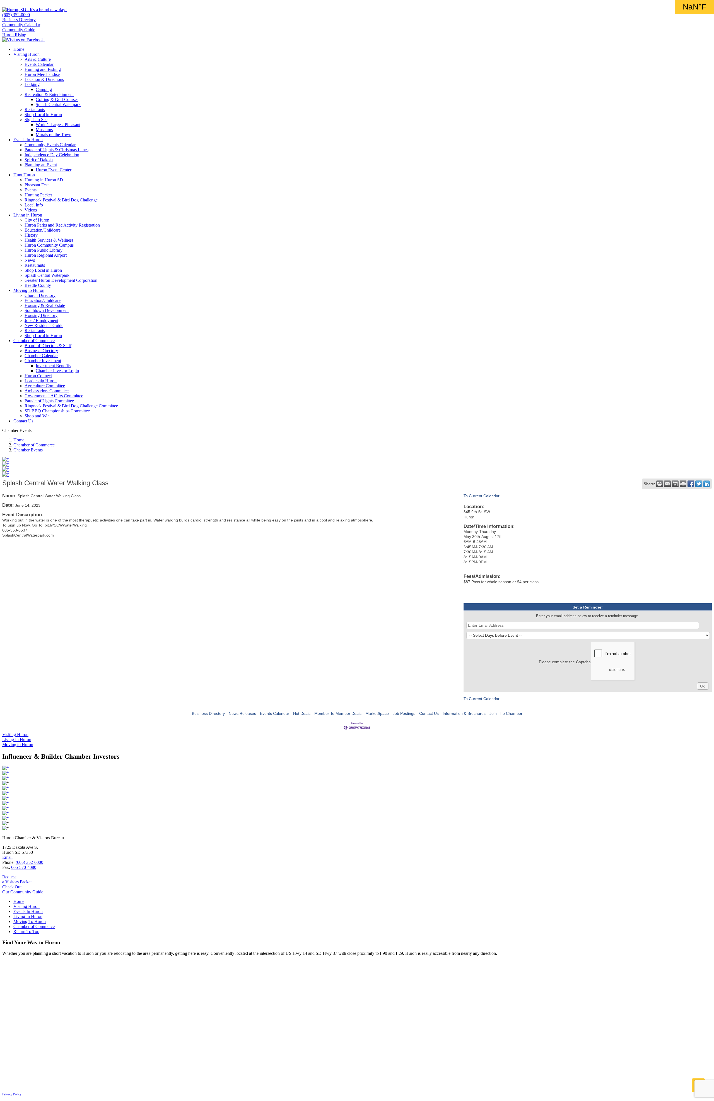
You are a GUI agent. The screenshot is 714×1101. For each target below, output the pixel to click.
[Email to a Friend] (667, 483)
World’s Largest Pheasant (58, 124)
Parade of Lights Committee (49, 400)
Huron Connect (38, 375)
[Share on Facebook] (691, 483)
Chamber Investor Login (57, 370)
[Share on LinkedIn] (706, 483)
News (30, 260)
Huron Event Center (53, 169)
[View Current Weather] (683, 483)
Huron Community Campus (49, 245)
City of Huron (37, 220)
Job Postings (404, 713)
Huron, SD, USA (694, 7)
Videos (31, 210)
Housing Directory (41, 315)
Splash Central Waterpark (58, 104)
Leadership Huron (41, 380)
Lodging (32, 84)
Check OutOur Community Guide (22, 889)
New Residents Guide (44, 325)
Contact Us (23, 421)
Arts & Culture (38, 59)
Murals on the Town (53, 134)
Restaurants (35, 109)
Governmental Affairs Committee (54, 395)
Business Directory (19, 19)
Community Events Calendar (50, 144)
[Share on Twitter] (698, 483)
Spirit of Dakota (39, 159)
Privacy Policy (11, 1094)
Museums (44, 129)
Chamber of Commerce (34, 340)
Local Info (34, 205)
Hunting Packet (38, 195)
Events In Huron (28, 139)
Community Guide (18, 29)
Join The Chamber (505, 713)
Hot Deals (301, 713)
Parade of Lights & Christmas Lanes (56, 149)
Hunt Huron (24, 174)
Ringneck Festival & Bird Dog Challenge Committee (71, 405)
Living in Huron (27, 215)
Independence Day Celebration (52, 154)
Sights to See (36, 119)
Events (31, 189)
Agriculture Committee (45, 385)
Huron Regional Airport (46, 255)
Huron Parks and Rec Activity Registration (62, 225)
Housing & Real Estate (45, 305)
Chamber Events (28, 450)
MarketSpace (377, 713)
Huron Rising (14, 34)
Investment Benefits (53, 365)
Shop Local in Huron (43, 114)
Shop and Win (37, 416)
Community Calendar (21, 24)
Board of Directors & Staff (48, 345)
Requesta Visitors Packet (17, 879)
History (31, 235)
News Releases (242, 713)
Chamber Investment (43, 360)
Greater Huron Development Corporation (61, 280)
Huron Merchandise (42, 74)
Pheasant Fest (37, 184)
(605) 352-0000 (16, 14)
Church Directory (40, 295)
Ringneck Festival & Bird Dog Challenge (61, 200)
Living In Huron (27, 916)
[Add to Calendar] (675, 483)
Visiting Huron (26, 54)
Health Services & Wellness (49, 240)
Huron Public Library (43, 250)
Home (18, 49)
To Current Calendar (482, 496)
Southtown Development (47, 310)
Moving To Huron (29, 921)
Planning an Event (41, 164)
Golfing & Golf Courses (57, 99)
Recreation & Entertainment (49, 94)
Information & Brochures (464, 713)
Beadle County (38, 285)
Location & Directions (44, 79)
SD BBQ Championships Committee (57, 410)
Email (7, 857)
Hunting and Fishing (43, 69)
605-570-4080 (23, 867)
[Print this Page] (659, 483)
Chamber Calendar (41, 355)
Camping (44, 89)
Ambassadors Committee (47, 390)
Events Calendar (39, 64)
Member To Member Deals (337, 713)
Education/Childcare (43, 230)
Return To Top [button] (26, 931)
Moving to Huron (28, 290)
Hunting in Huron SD (44, 179)
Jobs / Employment (41, 320)
